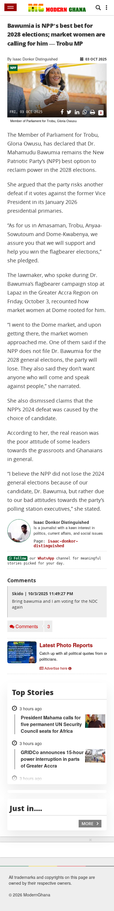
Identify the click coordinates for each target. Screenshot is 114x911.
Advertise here (56, 668)
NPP (13, 68)
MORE (88, 823)
